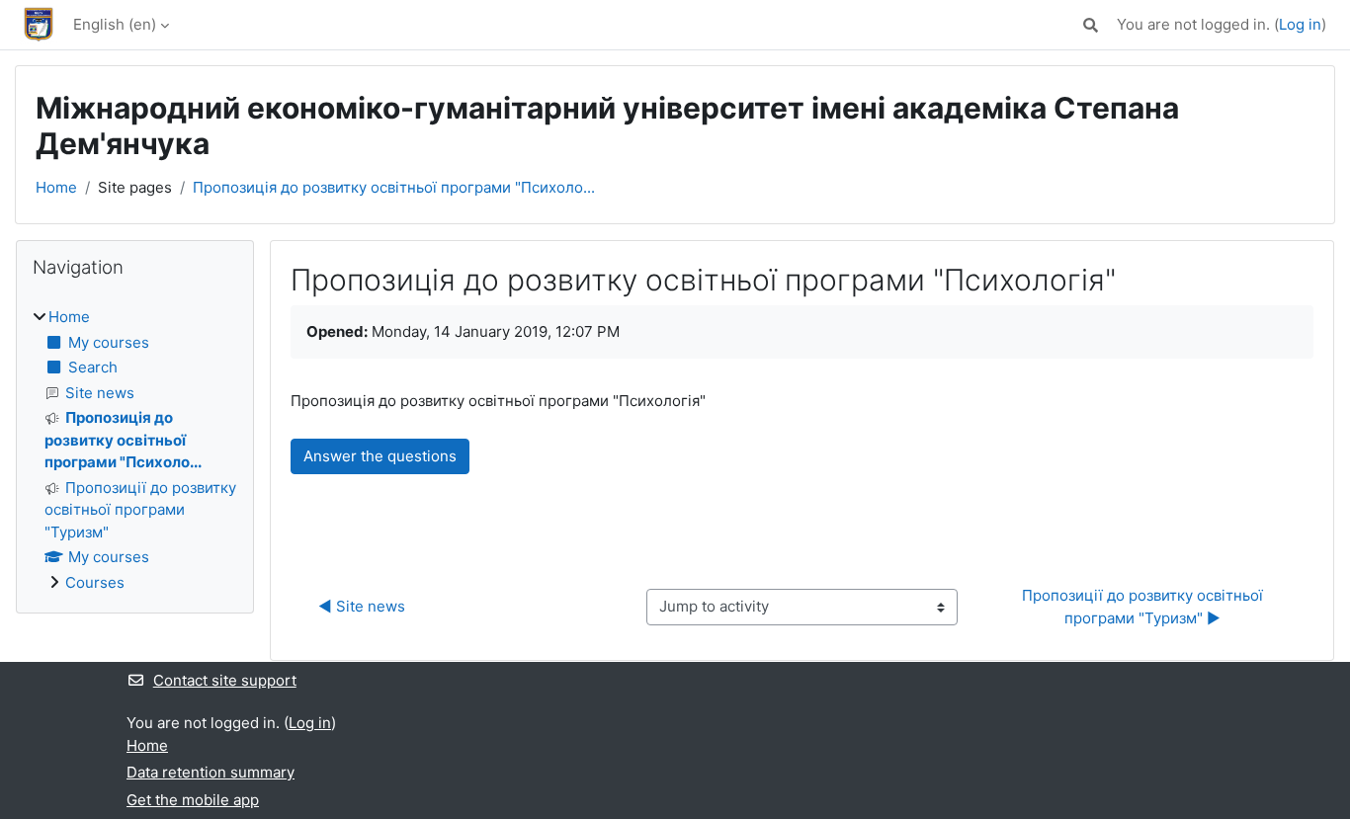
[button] (1090, 25)
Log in (1300, 24)
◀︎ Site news (361, 606)
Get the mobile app (193, 799)
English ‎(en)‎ (114, 24)
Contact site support (224, 680)
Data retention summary (211, 772)
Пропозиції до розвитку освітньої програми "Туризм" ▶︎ (1144, 606)
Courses (95, 582)
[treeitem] (135, 450)
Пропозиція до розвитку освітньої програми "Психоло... (394, 187)
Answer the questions (380, 456)
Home (56, 187)
